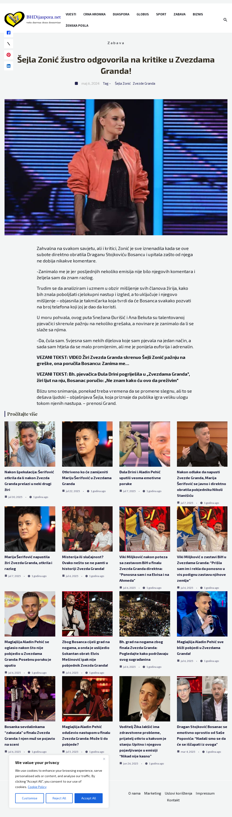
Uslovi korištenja (178, 793)
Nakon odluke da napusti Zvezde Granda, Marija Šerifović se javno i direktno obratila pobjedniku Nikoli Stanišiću (201, 483)
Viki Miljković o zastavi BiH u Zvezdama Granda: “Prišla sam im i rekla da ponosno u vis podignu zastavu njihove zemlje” (201, 568)
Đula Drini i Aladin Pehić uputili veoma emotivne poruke (140, 478)
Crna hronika (94, 14)
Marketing (152, 793)
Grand (109, 403)
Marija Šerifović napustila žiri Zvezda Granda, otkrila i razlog (28, 563)
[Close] (104, 759)
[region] (59, 781)
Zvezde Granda (144, 83)
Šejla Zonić (123, 83)
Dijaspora (121, 14)
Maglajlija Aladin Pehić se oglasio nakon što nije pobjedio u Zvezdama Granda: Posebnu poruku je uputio (28, 653)
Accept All (88, 798)
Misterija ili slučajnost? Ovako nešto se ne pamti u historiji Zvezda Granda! (85, 563)
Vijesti (71, 14)
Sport (161, 14)
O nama (134, 793)
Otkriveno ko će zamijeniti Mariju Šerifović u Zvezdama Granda (86, 478)
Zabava (180, 14)
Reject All (59, 798)
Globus (143, 14)
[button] (225, 20)
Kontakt (173, 800)
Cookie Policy (37, 787)
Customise (29, 798)
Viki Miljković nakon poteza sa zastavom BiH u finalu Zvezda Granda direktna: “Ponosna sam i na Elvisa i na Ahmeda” (144, 568)
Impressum (205, 793)
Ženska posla (77, 25)
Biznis (198, 14)
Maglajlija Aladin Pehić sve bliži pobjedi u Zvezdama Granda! (200, 647)
